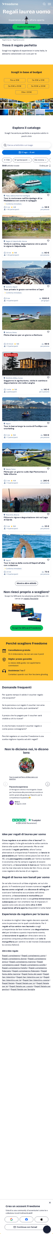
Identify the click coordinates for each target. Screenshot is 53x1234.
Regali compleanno (11, 955)
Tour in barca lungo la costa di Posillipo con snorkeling (25, 427)
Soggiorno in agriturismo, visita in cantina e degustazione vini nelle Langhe (25, 381)
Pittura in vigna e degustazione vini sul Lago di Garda (26, 518)
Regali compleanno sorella (33, 964)
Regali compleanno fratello (14, 968)
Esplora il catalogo (26, 26)
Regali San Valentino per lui (29, 977)
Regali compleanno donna (14, 958)
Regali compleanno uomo (33, 955)
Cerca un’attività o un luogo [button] (20, 145)
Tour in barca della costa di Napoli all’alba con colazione (24, 564)
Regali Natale (8, 983)
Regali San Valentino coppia (36, 980)
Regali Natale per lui (25, 983)
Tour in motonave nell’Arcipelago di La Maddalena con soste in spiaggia (23, 199)
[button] (26, 696)
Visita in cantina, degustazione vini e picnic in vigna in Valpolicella (25, 245)
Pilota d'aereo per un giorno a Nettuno (23, 335)
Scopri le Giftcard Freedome (26, 628)
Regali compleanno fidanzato (26, 971)
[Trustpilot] (34, 820)
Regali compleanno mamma (22, 961)
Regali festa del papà (32, 974)
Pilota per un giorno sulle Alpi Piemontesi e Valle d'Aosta (25, 472)
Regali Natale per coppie (21, 986)
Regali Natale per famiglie (23, 989)
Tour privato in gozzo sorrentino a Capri (24, 289)
